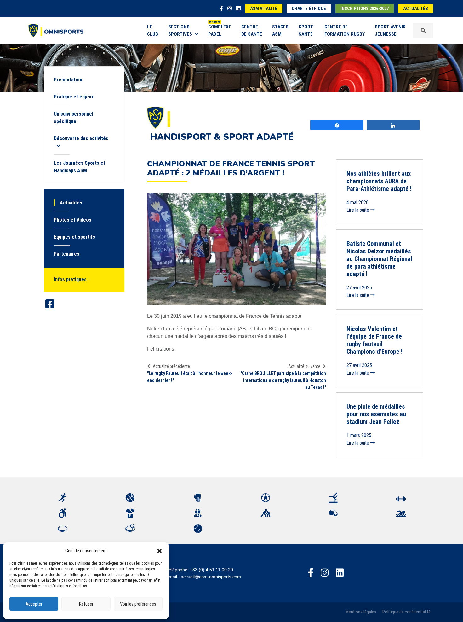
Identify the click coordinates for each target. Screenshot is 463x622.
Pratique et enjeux (74, 97)
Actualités (415, 8)
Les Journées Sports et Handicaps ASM (79, 167)
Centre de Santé (251, 30)
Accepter (34, 604)
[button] (159, 551)
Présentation (68, 80)
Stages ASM (280, 30)
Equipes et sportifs (74, 237)
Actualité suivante (304, 366)
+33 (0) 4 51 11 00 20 (211, 569)
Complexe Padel (219, 30)
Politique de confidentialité (406, 612)
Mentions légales (361, 612)
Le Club (152, 30)
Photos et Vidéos (72, 220)
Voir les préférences (138, 604)
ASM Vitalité (263, 8)
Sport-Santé (306, 30)
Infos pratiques (70, 279)
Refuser (86, 604)
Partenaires (66, 254)
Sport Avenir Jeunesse (390, 30)
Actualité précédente (171, 366)
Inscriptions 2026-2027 (364, 8)
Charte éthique (309, 8)
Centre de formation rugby (344, 30)
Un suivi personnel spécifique (73, 117)
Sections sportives (180, 30)
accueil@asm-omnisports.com (211, 576)
